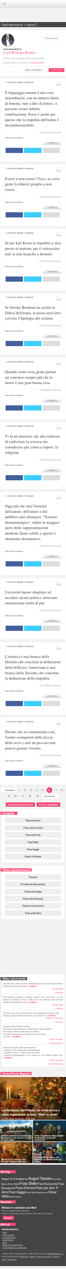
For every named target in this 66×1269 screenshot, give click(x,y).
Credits (32, 1256)
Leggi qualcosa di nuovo (20, 804)
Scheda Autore (51, 38)
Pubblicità (23, 1256)
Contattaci (12, 1259)
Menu (4, 3)
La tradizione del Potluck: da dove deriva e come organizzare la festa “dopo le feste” (30, 1112)
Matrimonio (43, 1192)
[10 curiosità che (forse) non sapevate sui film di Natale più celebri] (49, 1152)
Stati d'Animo (15, 1196)
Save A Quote (8, 1235)
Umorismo (11, 82)
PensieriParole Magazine (16, 1073)
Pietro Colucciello (56, 1039)
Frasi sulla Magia (33, 891)
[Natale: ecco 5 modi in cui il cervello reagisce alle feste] (16, 1152)
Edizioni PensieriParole (12, 1245)
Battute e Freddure (25, 82)
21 (38, 796)
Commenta (52, 142)
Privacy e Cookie (44, 1256)
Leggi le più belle (33, 70)
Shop (4, 1242)
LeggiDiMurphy (9, 1237)
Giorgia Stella (58, 988)
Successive (49, 796)
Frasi (4, 1232)
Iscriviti (8, 1218)
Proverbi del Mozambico (33, 884)
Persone (59, 992)
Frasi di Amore (33, 820)
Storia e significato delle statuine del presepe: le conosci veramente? (49, 1137)
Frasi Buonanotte (48, 1184)
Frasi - (33, 4)
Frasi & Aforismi (37, 62)
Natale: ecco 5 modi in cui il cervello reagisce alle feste (13, 1160)
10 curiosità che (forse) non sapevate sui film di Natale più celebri (48, 1159)
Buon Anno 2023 (10, 1183)
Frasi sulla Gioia (33, 913)
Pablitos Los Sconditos (54, 1018)
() (33, 984)
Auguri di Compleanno (15, 1179)
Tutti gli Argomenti (48, 804)
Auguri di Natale (33, 856)
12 (29, 796)
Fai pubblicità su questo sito (14, 1247)
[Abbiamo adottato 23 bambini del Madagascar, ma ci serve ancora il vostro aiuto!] (16, 1130)
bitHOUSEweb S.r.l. (55, 1253)
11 (22, 796)
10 (15, 796)
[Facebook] (14, 150)
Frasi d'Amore (25, 1187)
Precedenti (10, 790)
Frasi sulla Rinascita (33, 898)
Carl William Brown (19, 52)
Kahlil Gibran (31, 1192)
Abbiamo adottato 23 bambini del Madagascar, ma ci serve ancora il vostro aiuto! (16, 1137)
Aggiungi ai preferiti (58, 83)
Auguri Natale (39, 1178)
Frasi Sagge (33, 849)
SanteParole (7, 1240)
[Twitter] (32, 150)
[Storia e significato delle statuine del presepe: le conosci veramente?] (49, 1130)
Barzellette (56, 1179)
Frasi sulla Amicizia (33, 827)
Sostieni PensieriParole (33, 935)
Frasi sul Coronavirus (33, 905)
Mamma (60, 1008)
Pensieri (33, 877)
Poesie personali (56, 1043)
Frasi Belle (33, 842)
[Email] (51, 150)
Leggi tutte (56, 70)
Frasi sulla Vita (33, 834)
